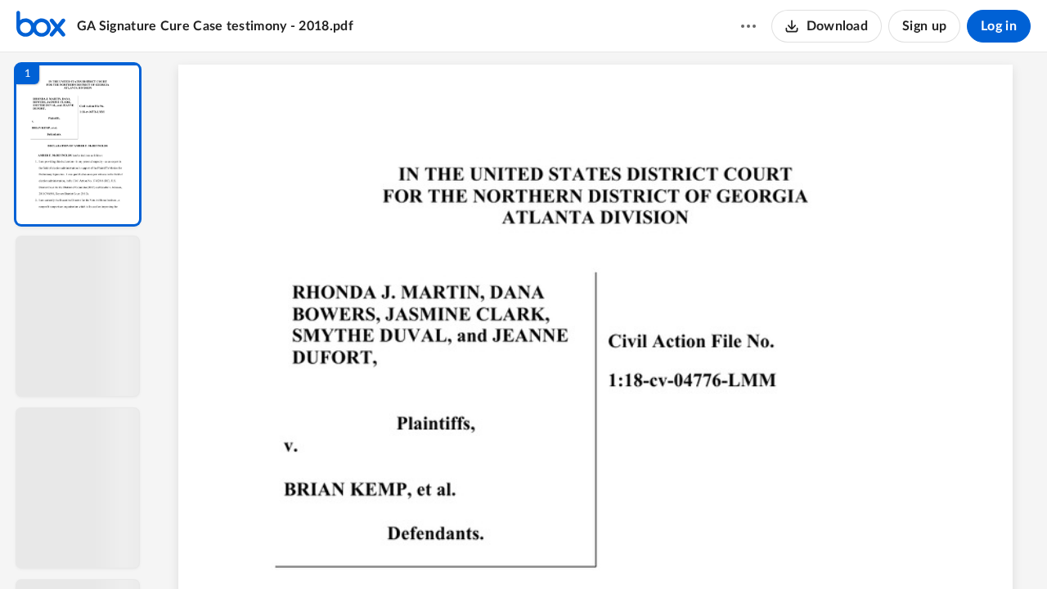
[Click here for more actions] (748, 26)
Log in (999, 26)
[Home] (40, 26)
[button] (77, 144)
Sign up (924, 26)
